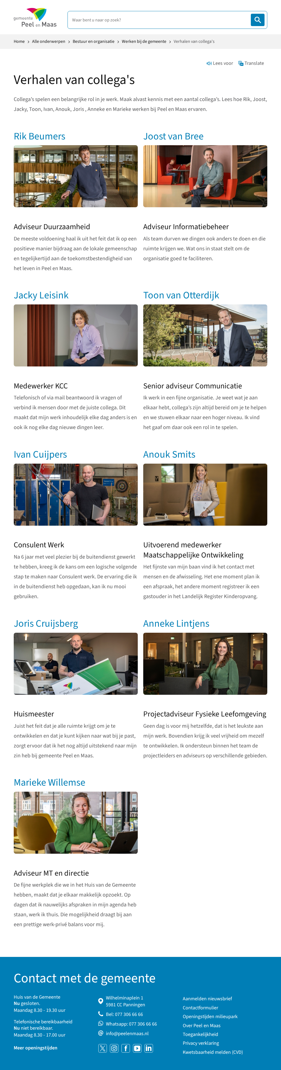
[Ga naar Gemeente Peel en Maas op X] (102, 1048)
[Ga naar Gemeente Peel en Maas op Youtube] (137, 1048)
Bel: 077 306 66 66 (124, 1014)
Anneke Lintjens (176, 624)
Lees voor (223, 63)
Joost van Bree (173, 136)
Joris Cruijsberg (46, 624)
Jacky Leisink (41, 295)
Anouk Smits (169, 454)
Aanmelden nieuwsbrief (207, 998)
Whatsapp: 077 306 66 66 (131, 1024)
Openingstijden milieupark (210, 1016)
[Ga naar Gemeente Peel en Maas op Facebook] (125, 1048)
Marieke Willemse (49, 782)
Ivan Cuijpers (40, 454)
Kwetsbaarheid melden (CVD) (213, 1052)
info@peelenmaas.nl (127, 1033)
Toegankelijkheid (200, 1034)
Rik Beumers (39, 136)
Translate (254, 63)
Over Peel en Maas (202, 1025)
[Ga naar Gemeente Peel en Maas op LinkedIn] (148, 1048)
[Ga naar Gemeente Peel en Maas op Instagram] (114, 1048)
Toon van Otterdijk (181, 295)
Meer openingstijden (35, 1047)
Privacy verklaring (201, 1043)
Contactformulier (200, 1007)
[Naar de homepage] (35, 17)
